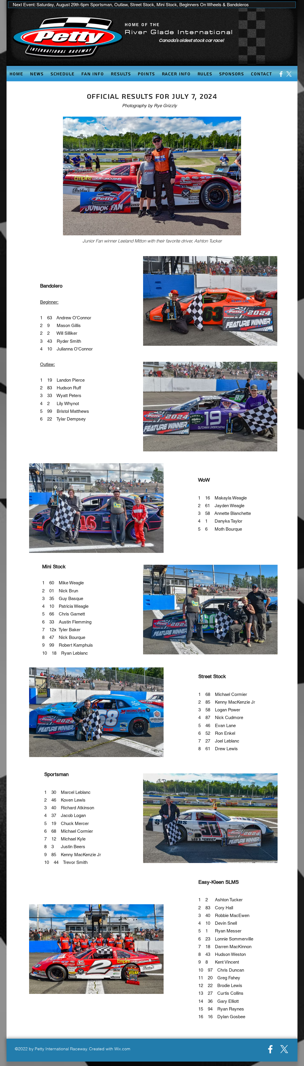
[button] (92, 74)
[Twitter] (289, 74)
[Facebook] (281, 74)
